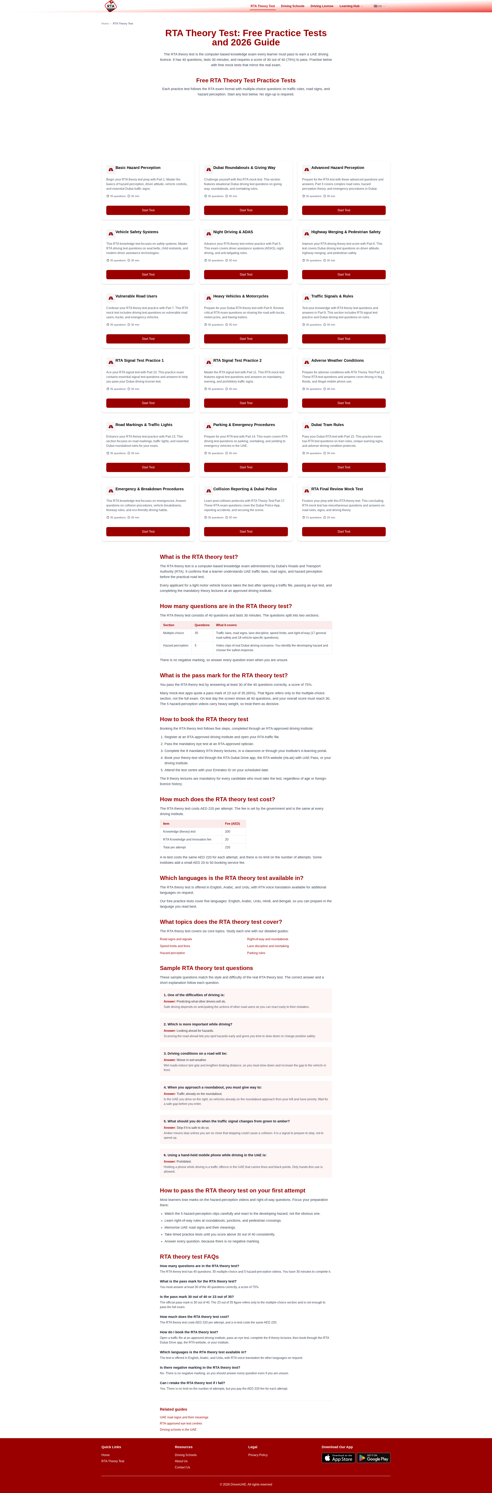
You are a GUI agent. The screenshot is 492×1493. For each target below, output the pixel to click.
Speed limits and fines (175, 946)
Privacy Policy (258, 1455)
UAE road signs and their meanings (184, 1417)
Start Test (148, 210)
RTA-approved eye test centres (181, 1423)
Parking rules (256, 953)
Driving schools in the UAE (178, 1429)
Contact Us (182, 1467)
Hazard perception (172, 953)
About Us (181, 1461)
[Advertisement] (246, 128)
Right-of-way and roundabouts (267, 939)
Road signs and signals (176, 939)
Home (105, 23)
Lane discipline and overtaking (268, 946)
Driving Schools (292, 6)
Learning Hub (350, 6)
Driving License (322, 6)
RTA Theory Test (263, 6)
